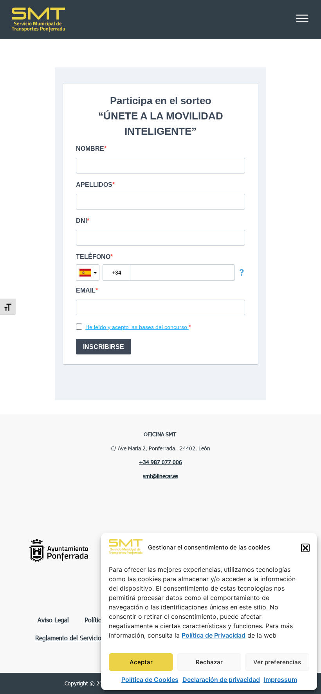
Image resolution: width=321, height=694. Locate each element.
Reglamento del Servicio (68, 638)
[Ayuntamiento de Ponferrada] (58, 550)
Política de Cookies (150, 679)
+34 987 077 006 (160, 462)
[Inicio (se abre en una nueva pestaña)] (90, 19)
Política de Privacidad (213, 635)
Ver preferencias (277, 662)
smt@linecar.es (160, 476)
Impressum (280, 679)
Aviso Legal (53, 620)
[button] (305, 548)
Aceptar (141, 662)
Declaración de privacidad (221, 679)
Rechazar (209, 662)
